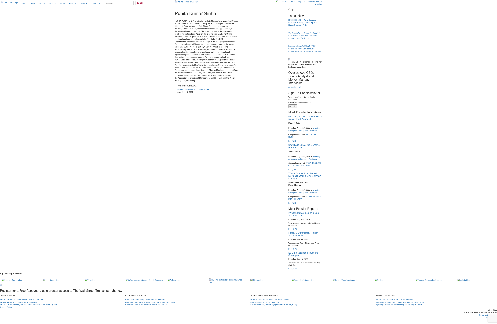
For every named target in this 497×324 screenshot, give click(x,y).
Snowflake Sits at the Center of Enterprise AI (304, 146)
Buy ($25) (292, 141)
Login (139, 3)
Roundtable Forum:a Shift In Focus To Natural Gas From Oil (146, 305)
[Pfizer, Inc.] (90, 279)
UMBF (291, 137)
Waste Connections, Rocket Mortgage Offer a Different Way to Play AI (304, 176)
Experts (32, 3)
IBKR (298, 165)
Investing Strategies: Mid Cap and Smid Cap (304, 129)
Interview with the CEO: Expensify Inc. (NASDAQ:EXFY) (19, 302)
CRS (294, 165)
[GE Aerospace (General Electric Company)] (144, 279)
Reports (42, 3)
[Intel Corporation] (51, 279)
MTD (290, 199)
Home (22, 3)
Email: (291, 102)
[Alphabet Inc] (464, 279)
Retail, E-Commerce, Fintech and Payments (303, 234)
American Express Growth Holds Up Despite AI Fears (394, 299)
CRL (312, 134)
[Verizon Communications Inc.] (429, 279)
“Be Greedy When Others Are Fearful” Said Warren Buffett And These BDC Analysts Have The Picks (304, 35)
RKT (319, 196)
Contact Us (95, 3)
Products (52, 3)
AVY (315, 134)
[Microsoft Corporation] (12, 279)
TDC (314, 163)
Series (83, 3)
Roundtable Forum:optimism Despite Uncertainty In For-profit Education (150, 302)
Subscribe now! (294, 87)
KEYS (310, 196)
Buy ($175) (292, 229)
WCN (315, 196)
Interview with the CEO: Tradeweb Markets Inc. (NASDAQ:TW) (21, 299)
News (62, 3)
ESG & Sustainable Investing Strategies (303, 254)
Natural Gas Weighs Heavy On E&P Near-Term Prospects (145, 299)
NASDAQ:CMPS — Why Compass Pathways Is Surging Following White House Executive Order (303, 22)
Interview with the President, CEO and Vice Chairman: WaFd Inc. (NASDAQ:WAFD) (29, 305)
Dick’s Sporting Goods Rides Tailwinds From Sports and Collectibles (400, 302)
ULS (294, 199)
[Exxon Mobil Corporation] (303, 279)
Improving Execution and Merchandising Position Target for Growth (399, 305)
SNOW (308, 163)
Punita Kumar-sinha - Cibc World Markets (193, 89)
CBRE (307, 165)
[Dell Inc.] (379, 279)
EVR (302, 165)
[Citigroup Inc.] (256, 279)
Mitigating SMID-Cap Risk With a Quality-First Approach (305, 118)
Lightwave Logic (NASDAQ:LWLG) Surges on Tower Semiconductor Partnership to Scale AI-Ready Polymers (304, 49)
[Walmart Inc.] (174, 279)
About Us (72, 3)
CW (289, 165)
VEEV (299, 199)
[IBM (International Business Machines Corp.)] (228, 280)
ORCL (318, 163)
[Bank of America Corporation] (346, 279)
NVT (307, 134)
